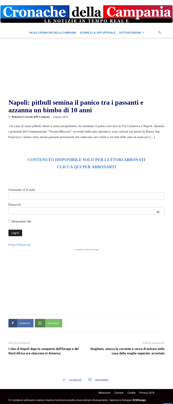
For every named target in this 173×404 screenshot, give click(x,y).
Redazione (104, 392)
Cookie (131, 392)
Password (14, 204)
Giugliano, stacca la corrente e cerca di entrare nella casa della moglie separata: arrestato (127, 351)
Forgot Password (19, 244)
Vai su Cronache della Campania (52, 32)
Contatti (119, 392)
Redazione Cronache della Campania (31, 116)
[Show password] (158, 212)
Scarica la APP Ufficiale (97, 32)
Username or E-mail (21, 189)
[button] (159, 33)
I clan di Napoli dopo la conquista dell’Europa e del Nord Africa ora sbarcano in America (43, 351)
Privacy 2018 (146, 392)
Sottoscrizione (130, 32)
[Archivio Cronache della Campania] (86, 14)
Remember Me (21, 221)
